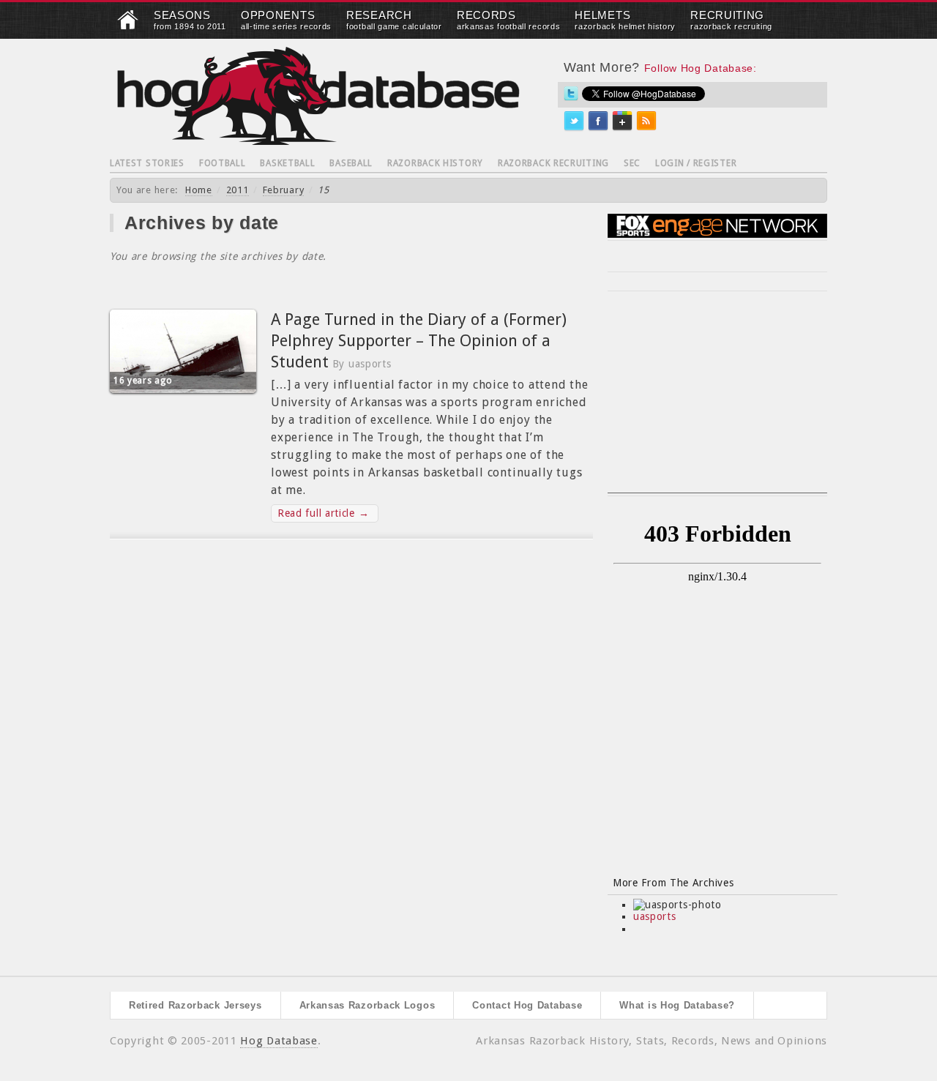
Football (222, 163)
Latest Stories (147, 163)
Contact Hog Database (527, 1005)
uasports (654, 916)
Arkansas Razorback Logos (367, 1005)
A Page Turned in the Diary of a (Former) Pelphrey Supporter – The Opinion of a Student (419, 340)
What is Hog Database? (677, 1005)
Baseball (351, 163)
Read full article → (323, 513)
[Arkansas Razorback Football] (128, 26)
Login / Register (695, 163)
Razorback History (435, 163)
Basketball (287, 163)
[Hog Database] (318, 95)
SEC (632, 163)
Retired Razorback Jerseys (195, 1005)
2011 (237, 189)
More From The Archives (673, 883)
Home (198, 189)
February (284, 189)
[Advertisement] (717, 401)
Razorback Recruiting (553, 163)
